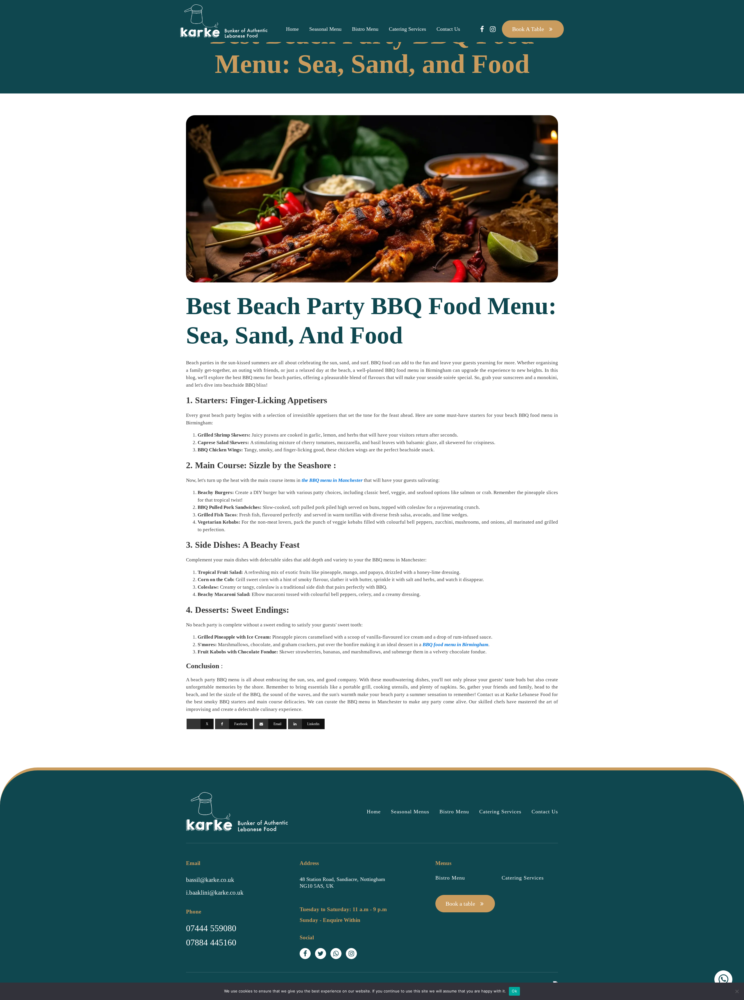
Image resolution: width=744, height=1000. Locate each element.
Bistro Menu (365, 29)
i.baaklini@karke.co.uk (215, 892)
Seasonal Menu (325, 29)
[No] (737, 991)
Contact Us (448, 29)
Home (292, 29)
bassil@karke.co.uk (210, 879)
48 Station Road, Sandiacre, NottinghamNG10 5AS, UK (342, 882)
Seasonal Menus (410, 812)
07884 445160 (211, 942)
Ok (514, 991)
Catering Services (407, 29)
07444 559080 (211, 928)
